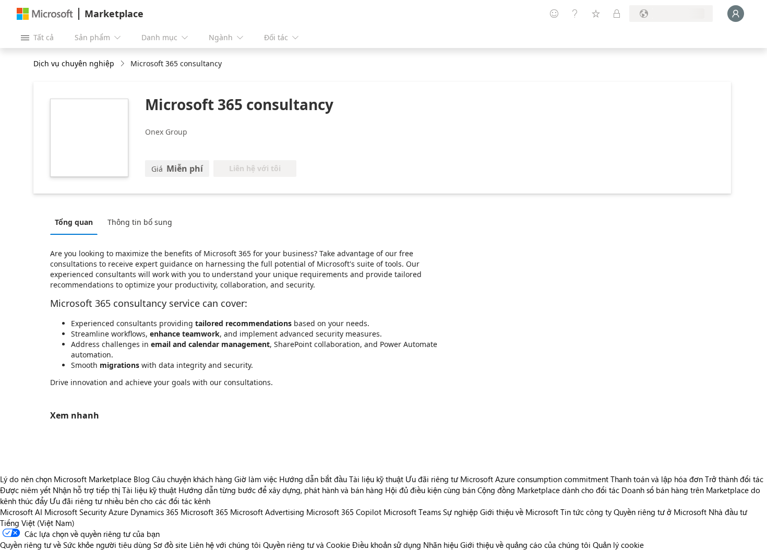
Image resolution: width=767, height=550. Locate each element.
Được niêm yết (25, 490)
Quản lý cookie (618, 545)
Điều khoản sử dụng (386, 545)
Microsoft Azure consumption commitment (535, 479)
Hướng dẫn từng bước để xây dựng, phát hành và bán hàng (280, 490)
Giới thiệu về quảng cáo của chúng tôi (525, 545)
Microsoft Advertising (267, 512)
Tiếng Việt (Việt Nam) (37, 523)
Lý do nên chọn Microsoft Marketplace (65, 479)
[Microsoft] (45, 14)
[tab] (76, 221)
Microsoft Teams (412, 512)
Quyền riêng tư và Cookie (306, 545)
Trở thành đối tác (734, 479)
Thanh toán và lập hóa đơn (656, 479)
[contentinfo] (123, 64)
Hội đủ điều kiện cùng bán (430, 490)
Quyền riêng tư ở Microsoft (660, 512)
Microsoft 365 (204, 512)
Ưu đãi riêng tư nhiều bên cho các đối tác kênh (130, 501)
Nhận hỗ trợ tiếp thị (86, 490)
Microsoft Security (75, 512)
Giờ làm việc (255, 479)
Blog (142, 479)
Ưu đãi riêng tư (431, 479)
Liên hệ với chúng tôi (225, 545)
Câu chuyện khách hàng (192, 479)
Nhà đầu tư (728, 512)
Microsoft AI (21, 512)
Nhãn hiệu (440, 545)
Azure (118, 512)
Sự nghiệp (460, 512)
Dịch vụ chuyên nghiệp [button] (73, 63)
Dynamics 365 (154, 512)
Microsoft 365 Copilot (343, 512)
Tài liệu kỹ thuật (376, 479)
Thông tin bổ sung (139, 222)
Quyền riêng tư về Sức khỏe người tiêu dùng (75, 545)
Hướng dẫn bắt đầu (313, 479)
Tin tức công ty (586, 512)
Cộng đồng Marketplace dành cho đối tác (548, 490)
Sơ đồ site (170, 545)
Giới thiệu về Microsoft (519, 512)
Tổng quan (74, 222)
